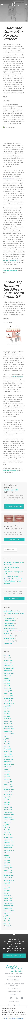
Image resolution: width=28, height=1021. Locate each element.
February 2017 (8, 898)
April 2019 (7, 832)
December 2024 (8, 665)
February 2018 (8, 868)
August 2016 (7, 913)
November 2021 (8, 759)
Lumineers (7, 633)
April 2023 (7, 716)
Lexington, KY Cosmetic (10, 470)
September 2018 (9, 850)
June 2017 (7, 888)
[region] (14, 1013)
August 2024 (7, 675)
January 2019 (8, 840)
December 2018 (8, 842)
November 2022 (8, 729)
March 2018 (7, 865)
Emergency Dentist (10, 628)
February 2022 (8, 751)
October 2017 (8, 878)
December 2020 (8, 787)
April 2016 (7, 923)
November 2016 (8, 906)
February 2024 (8, 691)
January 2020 (8, 809)
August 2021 (7, 766)
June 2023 (7, 711)
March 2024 (7, 688)
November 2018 (8, 845)
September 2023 (9, 703)
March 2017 (7, 895)
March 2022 (7, 749)
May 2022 (7, 744)
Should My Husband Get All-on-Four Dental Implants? (13, 289)
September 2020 (9, 794)
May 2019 (7, 830)
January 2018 (8, 870)
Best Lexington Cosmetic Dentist (14, 613)
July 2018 (6, 855)
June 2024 (7, 681)
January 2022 (8, 754)
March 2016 (7, 926)
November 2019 (8, 815)
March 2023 (7, 718)
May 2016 (7, 921)
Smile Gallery (14, 539)
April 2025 (7, 655)
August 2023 (7, 706)
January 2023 (8, 723)
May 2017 (7, 890)
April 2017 (7, 893)
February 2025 (8, 660)
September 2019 (9, 820)
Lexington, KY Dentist (10, 270)
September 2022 (9, 734)
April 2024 (7, 686)
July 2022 (6, 739)
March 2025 (7, 658)
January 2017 (8, 901)
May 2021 (7, 774)
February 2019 (8, 837)
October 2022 (8, 731)
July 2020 (6, 799)
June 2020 (7, 802)
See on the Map (15, 951)
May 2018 (7, 860)
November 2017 (8, 875)
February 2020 (8, 807)
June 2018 (7, 857)
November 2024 (8, 668)
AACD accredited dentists (11, 260)
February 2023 (8, 721)
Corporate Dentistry (10, 618)
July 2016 (6, 916)
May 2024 (7, 683)
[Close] (26, 1007)
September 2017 (9, 880)
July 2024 (6, 678)
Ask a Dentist (14, 598)
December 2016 (8, 903)
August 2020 (7, 797)
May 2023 (7, 713)
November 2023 (8, 698)
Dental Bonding (8, 623)
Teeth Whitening (9, 641)
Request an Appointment (14, 506)
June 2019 (7, 827)
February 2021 (8, 782)
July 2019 (6, 825)
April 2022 (7, 746)
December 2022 (8, 726)
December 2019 (8, 812)
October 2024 (8, 670)
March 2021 (7, 779)
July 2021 (6, 769)
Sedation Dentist (9, 638)
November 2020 (8, 789)
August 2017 (7, 883)
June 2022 (7, 741)
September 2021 (9, 764)
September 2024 (9, 673)
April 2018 (7, 863)
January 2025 (8, 663)
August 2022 (7, 736)
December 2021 (8, 756)
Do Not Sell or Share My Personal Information (12, 1018)
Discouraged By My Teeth (12, 576)
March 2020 (7, 804)
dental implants (18, 377)
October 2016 (8, 908)
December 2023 (8, 696)
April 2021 (7, 777)
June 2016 (7, 918)
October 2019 (8, 817)
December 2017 (8, 873)
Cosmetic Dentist (9, 620)
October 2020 (8, 792)
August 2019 (7, 822)
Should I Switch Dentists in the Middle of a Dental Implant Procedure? (13, 581)
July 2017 (6, 885)
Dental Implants (9, 626)
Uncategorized (8, 643)
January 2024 (8, 693)
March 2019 (7, 835)
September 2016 (9, 911)
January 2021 (8, 784)
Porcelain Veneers (9, 636)
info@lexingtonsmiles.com (16, 948)
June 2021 (7, 772)
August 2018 (7, 852)
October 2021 (8, 761)
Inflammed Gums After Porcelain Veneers (13, 33)
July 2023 (6, 708)
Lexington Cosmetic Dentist (12, 631)
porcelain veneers (8, 179)
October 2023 (8, 701)
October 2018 (8, 847)
